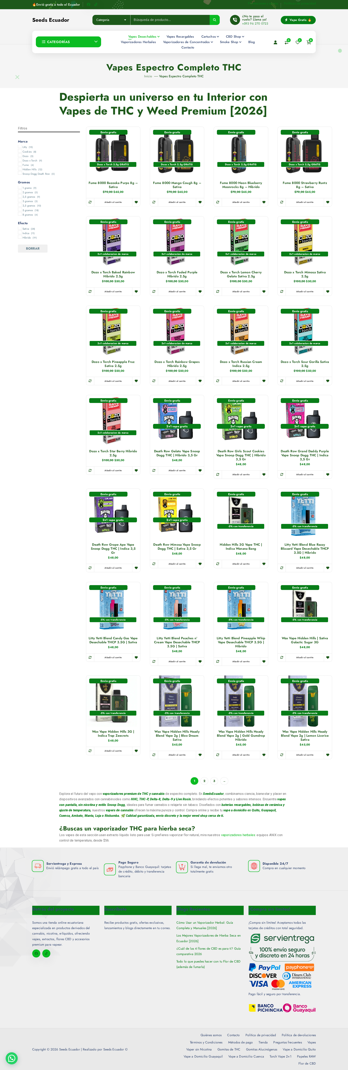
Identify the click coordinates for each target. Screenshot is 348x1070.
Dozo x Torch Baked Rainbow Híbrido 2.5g (113, 274)
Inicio (148, 76)
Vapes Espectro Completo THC (181, 76)
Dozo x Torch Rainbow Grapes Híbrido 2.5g (176, 364)
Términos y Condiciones (206, 1042)
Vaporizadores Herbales (138, 42)
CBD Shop (233, 36)
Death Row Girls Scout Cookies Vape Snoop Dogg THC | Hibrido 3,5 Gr (241, 455)
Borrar (33, 248)
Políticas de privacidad (300, 3)
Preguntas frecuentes (287, 1042)
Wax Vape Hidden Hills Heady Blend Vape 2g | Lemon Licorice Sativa (305, 736)
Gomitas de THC (229, 1049)
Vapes (312, 1042)
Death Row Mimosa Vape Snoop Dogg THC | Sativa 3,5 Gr (177, 547)
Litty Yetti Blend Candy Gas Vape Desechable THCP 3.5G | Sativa (113, 640)
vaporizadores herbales (238, 835)
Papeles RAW (306, 1056)
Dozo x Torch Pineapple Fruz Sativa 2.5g (113, 364)
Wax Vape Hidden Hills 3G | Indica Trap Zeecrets (113, 734)
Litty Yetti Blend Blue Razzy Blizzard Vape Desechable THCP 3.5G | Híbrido (305, 549)
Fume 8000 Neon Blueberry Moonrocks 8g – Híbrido (241, 185)
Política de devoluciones (299, 1035)
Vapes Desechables (142, 36)
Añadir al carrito (113, 202)
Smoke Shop (229, 42)
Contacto (187, 47)
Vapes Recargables (180, 36)
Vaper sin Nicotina (199, 1049)
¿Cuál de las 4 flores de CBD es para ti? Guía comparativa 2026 (208, 951)
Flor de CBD (307, 1063)
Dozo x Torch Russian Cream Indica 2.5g (241, 364)
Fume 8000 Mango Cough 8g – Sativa (177, 185)
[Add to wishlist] (136, 202)
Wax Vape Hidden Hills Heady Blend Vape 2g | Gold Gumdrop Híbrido (241, 736)
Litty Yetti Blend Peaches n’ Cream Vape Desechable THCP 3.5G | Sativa (177, 642)
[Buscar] (215, 20)
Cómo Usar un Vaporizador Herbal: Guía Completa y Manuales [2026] (204, 925)
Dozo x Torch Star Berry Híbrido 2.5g (113, 453)
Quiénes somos (211, 1035)
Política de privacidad (260, 1035)
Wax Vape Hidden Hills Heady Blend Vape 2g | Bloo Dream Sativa (176, 736)
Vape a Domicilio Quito (299, 1049)
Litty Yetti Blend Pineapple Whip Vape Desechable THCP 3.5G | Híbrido (241, 642)
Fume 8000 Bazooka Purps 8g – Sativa (113, 185)
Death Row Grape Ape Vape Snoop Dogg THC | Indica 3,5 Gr (113, 549)
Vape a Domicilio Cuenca (246, 1056)
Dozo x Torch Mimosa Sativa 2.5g (305, 274)
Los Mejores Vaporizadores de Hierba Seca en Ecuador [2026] (208, 938)
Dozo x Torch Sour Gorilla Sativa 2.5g (305, 364)
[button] (12, 1058)
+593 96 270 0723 (255, 23)
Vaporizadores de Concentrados (186, 42)
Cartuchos (208, 36)
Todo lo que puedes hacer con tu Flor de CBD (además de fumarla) (208, 964)
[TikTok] (95, 4)
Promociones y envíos (263, 3)
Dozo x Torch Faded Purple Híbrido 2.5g (177, 274)
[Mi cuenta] (275, 42)
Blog (251, 42)
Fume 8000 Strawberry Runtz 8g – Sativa (305, 185)
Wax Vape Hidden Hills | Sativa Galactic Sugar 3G (305, 640)
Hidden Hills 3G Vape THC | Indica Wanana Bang (241, 547)
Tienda (263, 1042)
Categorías (58, 41)
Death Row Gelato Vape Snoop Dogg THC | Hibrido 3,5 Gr (177, 453)
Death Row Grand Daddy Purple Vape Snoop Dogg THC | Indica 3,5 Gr (305, 455)
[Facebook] (88, 4)
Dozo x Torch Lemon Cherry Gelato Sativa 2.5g (241, 274)
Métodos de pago (240, 1042)
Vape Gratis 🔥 (300, 20)
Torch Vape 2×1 (280, 1056)
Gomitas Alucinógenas (261, 1049)
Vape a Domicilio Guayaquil (203, 1056)
